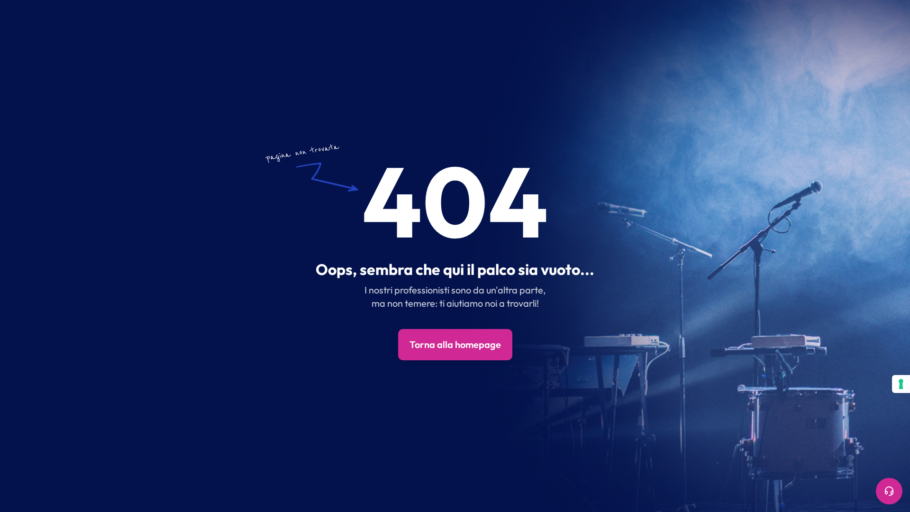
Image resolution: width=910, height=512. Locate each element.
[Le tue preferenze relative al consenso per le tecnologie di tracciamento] (901, 384)
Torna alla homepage (455, 344)
